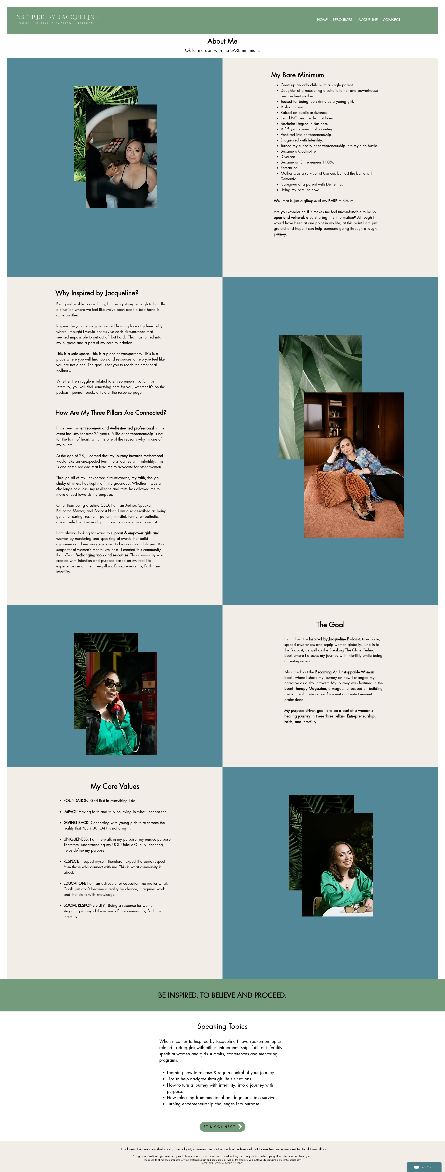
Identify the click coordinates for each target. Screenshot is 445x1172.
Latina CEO (99, 505)
